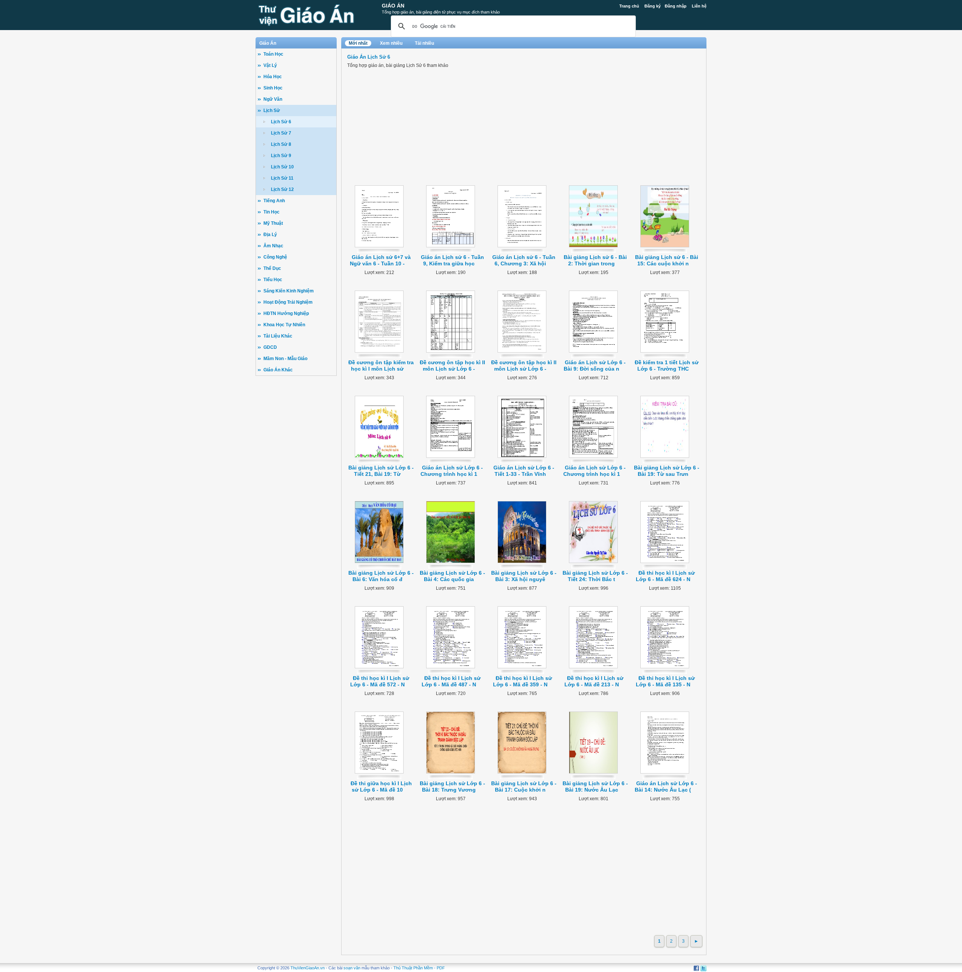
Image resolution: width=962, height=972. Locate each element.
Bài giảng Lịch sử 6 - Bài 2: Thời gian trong (595, 260)
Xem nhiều (391, 43)
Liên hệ (699, 6)
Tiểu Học (272, 279)
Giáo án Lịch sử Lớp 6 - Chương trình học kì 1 (451, 471)
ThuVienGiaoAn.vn (307, 968)
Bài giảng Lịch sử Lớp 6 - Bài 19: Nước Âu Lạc (595, 786)
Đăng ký (652, 6)
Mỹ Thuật (273, 223)
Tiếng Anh (274, 200)
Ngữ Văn (272, 99)
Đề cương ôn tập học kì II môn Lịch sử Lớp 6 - (452, 365)
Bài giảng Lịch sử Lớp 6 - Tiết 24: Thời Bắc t (595, 576)
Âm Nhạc (273, 245)
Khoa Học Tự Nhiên (284, 324)
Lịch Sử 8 (281, 144)
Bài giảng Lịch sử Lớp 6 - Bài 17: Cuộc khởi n (524, 786)
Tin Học (271, 212)
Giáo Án (393, 6)
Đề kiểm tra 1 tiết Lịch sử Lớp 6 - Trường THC (667, 365)
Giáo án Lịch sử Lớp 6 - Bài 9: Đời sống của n (595, 365)
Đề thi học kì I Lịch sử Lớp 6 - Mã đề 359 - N (522, 681)
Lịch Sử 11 (282, 178)
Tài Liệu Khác (277, 336)
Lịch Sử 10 (282, 167)
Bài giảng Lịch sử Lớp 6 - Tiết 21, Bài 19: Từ (381, 471)
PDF (441, 968)
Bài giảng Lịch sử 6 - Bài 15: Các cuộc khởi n (666, 260)
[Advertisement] (296, 496)
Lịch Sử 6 (281, 121)
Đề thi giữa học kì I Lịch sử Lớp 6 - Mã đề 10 (381, 786)
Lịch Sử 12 (282, 189)
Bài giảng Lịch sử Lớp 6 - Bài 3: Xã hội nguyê (524, 576)
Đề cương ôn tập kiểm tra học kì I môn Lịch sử (381, 365)
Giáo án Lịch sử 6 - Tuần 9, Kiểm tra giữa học (452, 260)
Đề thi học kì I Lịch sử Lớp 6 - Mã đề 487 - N (451, 681)
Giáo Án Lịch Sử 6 (368, 57)
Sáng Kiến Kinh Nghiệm (288, 291)
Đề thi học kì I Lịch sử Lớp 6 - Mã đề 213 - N (594, 681)
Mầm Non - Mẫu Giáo (285, 358)
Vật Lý (270, 65)
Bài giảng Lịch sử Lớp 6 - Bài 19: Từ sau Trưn (666, 471)
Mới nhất (358, 43)
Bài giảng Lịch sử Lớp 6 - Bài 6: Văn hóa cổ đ (381, 576)
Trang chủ (629, 6)
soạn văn (351, 968)
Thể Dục (272, 268)
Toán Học (273, 54)
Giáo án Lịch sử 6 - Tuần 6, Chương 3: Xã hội (523, 260)
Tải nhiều (424, 43)
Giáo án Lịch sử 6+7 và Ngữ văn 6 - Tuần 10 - (380, 260)
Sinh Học (273, 88)
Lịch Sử (271, 110)
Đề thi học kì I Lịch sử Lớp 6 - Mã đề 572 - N (380, 681)
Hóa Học (272, 76)
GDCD (270, 347)
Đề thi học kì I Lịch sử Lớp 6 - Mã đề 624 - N (665, 576)
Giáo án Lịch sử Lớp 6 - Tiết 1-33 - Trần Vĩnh (523, 471)
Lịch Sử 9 (281, 155)
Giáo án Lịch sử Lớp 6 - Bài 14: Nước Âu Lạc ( (666, 786)
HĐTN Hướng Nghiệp (286, 313)
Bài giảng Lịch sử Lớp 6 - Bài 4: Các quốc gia (452, 576)
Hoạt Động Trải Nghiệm (288, 302)
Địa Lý (270, 234)
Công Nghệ (275, 257)
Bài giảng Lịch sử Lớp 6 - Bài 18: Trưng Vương (452, 786)
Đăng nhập (676, 6)
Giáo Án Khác (278, 369)
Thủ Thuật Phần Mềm (413, 968)
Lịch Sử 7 (281, 133)
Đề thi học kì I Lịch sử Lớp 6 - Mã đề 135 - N (665, 681)
